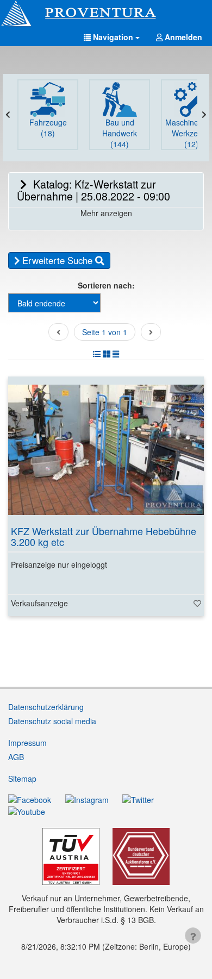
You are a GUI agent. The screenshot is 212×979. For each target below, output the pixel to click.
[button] (112, 37)
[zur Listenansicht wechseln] (97, 353)
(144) (119, 133)
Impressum (27, 742)
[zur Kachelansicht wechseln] (106, 353)
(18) (48, 128)
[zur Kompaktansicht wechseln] (116, 353)
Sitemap (22, 778)
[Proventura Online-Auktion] (106, 13)
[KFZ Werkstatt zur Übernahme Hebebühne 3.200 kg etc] (106, 449)
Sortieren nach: (106, 285)
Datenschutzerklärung (46, 706)
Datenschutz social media (52, 721)
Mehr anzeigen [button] (106, 213)
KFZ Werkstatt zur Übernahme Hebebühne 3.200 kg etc (103, 536)
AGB (16, 756)
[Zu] (197, 603)
